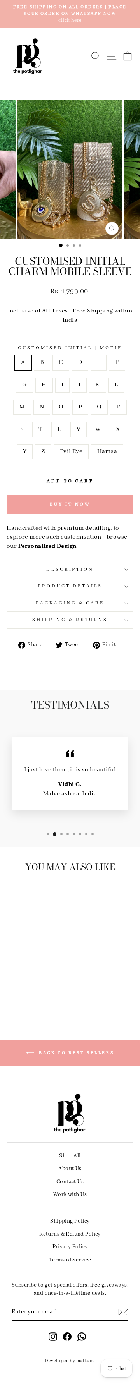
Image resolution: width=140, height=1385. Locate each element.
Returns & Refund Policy (70, 1234)
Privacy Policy (70, 1246)
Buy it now (70, 504)
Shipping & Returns (70, 620)
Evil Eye (71, 451)
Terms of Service (70, 1259)
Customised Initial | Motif (70, 348)
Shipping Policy (69, 1221)
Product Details (70, 586)
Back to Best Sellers (75, 1052)
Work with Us (70, 1194)
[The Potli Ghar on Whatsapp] (81, 1336)
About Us (69, 1168)
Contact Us (70, 1181)
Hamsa (107, 451)
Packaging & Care (70, 603)
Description (70, 569)
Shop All (69, 1155)
